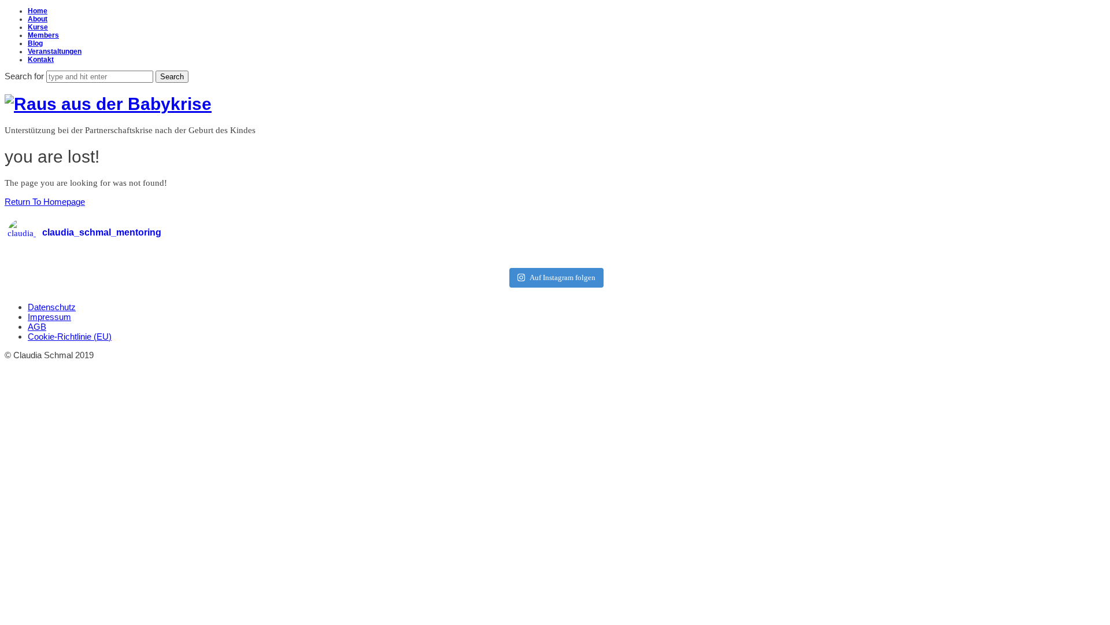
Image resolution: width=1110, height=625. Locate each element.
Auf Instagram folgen (562, 277)
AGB (37, 327)
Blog (35, 43)
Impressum (49, 317)
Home (37, 11)
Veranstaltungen (55, 51)
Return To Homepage (45, 202)
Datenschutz (52, 307)
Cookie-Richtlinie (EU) (70, 336)
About (37, 19)
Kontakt (41, 60)
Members (43, 35)
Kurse (38, 27)
